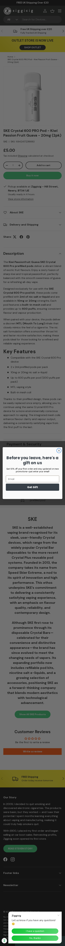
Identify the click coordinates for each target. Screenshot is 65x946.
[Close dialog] (59, 450)
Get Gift (32, 487)
